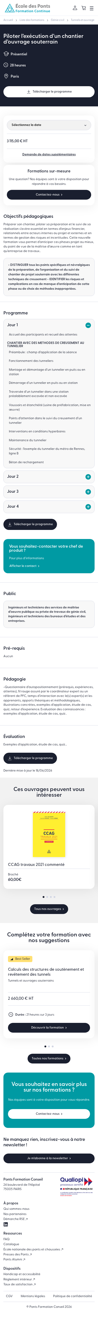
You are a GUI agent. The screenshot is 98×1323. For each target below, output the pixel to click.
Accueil (8, 20)
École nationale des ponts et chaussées (32, 1249)
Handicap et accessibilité (21, 1274)
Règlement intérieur (18, 1279)
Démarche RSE (14, 1219)
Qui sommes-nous (16, 1209)
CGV (9, 1296)
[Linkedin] (5, 1224)
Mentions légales (33, 1296)
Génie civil (57, 20)
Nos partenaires (14, 1214)
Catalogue (11, 1244)
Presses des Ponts (16, 1254)
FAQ (6, 1239)
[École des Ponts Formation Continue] (27, 8)
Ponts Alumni (13, 1259)
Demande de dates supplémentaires (49, 154)
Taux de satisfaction (18, 1284)
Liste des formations (32, 20)
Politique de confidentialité (72, 1296)
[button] (43, 897)
